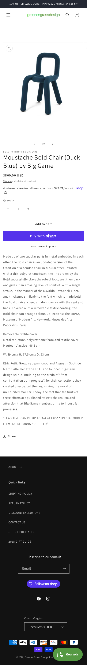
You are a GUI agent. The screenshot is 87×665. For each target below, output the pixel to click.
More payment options (44, 246)
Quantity (8, 200)
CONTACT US (16, 522)
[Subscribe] (64, 569)
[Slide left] (34, 143)
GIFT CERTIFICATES (21, 532)
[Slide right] (52, 143)
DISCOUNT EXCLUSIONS (24, 513)
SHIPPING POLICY (20, 494)
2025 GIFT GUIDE (19, 541)
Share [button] (12, 436)
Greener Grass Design (37, 657)
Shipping (7, 181)
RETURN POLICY (19, 503)
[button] (8, 15)
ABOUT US (15, 467)
